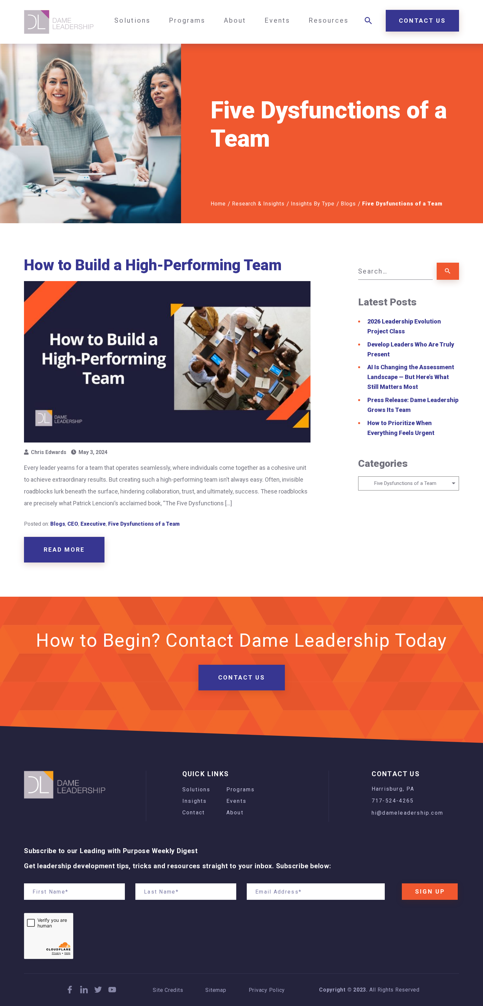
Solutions (196, 789)
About (234, 812)
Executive (93, 524)
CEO (72, 524)
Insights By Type (312, 204)
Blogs (348, 204)
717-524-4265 (393, 801)
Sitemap (215, 990)
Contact (193, 812)
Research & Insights (258, 204)
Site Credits (168, 990)
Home (218, 204)
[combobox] (408, 483)
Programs (240, 789)
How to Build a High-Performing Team (154, 265)
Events (236, 801)
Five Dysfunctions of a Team (144, 524)
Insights (194, 801)
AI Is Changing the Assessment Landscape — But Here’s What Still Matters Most (410, 377)
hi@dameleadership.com (407, 813)
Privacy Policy (267, 990)
